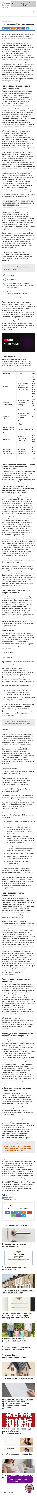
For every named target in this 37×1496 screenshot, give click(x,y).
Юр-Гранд (6, 3)
